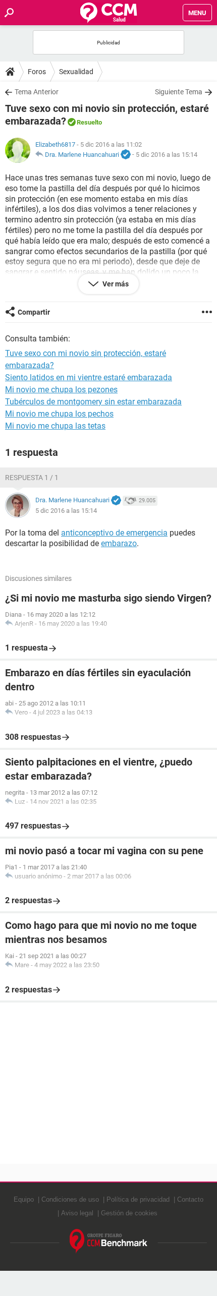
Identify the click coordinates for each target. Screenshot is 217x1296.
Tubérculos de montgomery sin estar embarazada (93, 401)
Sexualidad (76, 72)
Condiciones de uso (70, 1199)
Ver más (115, 284)
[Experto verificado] (126, 154)
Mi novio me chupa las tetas (55, 426)
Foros (37, 72)
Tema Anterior (37, 92)
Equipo (24, 1199)
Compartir (34, 312)
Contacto (190, 1199)
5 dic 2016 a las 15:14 (166, 154)
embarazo (119, 543)
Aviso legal (77, 1213)
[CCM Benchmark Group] (109, 1241)
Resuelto (89, 122)
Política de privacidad (138, 1199)
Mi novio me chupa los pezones (61, 389)
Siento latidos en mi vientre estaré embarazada (88, 377)
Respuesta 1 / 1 (32, 478)
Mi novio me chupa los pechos (59, 414)
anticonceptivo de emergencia (114, 533)
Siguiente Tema (178, 92)
